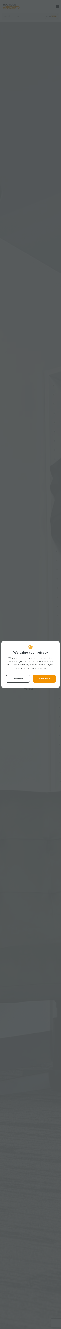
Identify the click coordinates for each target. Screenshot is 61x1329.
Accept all (44, 678)
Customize (18, 678)
